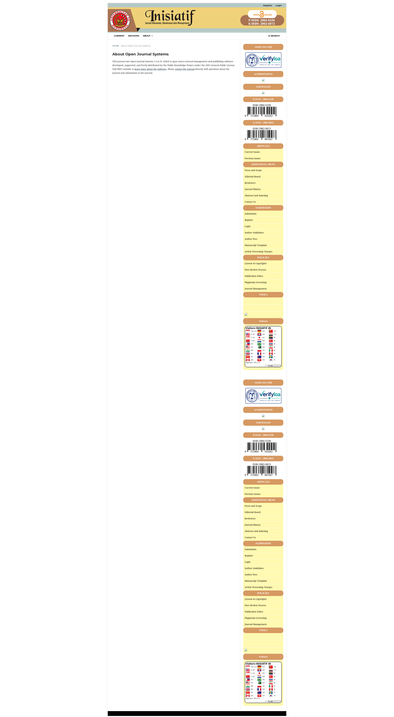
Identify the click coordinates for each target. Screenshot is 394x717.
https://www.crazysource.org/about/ (261, 372)
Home (115, 45)
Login (279, 5)
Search (275, 35)
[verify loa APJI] (263, 67)
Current (119, 35)
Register (267, 5)
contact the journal (185, 69)
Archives (133, 35)
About (147, 35)
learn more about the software (151, 69)
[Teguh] (246, 314)
